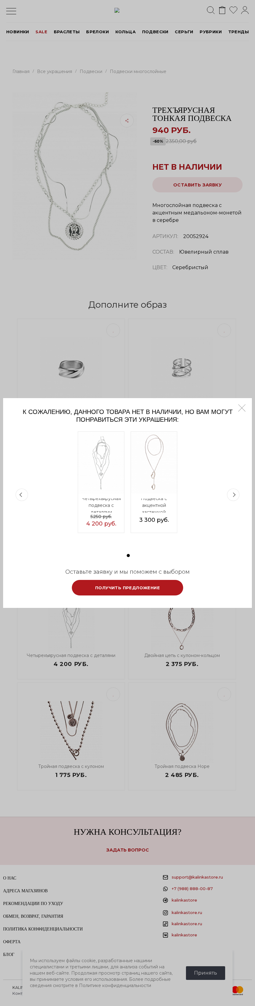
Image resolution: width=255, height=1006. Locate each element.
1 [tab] (128, 555)
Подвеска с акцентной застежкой (154, 505)
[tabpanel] (101, 482)
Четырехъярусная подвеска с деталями (101, 505)
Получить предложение (127, 587)
